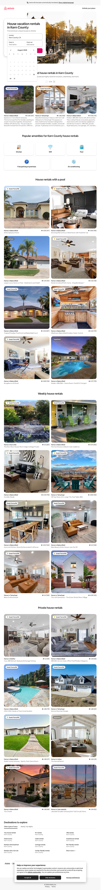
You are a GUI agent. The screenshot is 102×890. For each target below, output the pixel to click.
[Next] (54, 81)
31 (14, 78)
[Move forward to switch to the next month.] (33, 50)
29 (34, 74)
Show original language (66, 2)
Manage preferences (73, 878)
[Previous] (46, 81)
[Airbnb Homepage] (9, 8)
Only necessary (50, 878)
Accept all (27, 878)
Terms (53, 887)
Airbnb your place (88, 8)
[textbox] (16, 44)
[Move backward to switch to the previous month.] (10, 50)
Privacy (47, 887)
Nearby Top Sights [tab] (27, 826)
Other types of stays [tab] (11, 826)
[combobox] (25, 37)
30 (10, 78)
